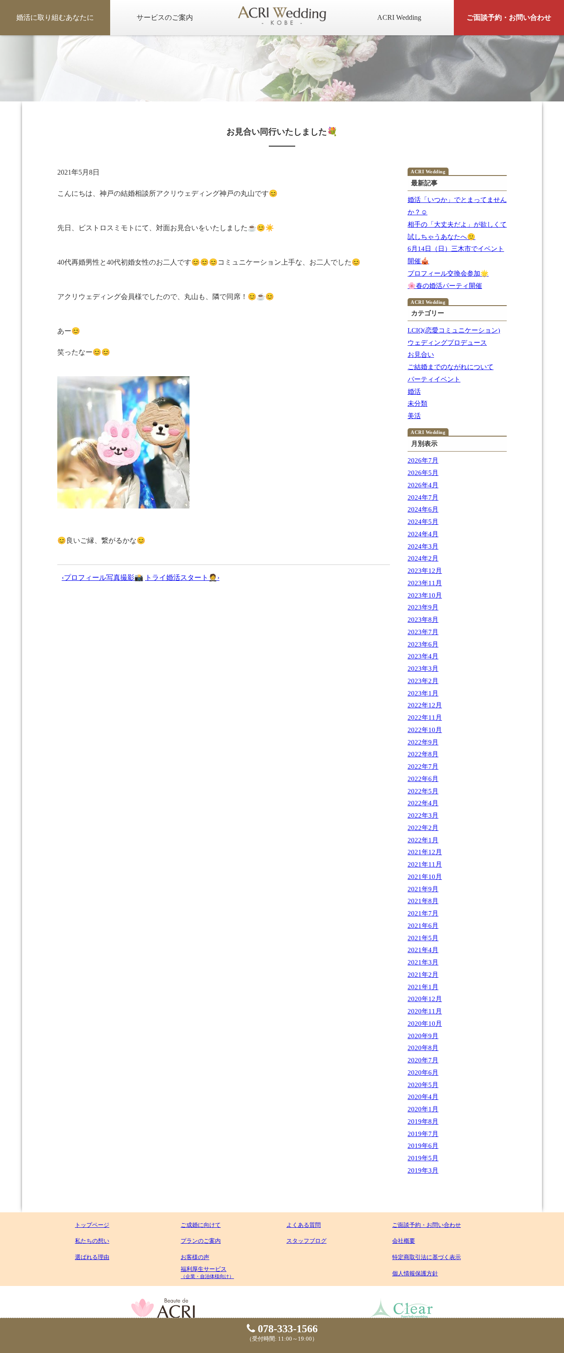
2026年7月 (423, 460)
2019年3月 (423, 1170)
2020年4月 (423, 1096)
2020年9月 (423, 1035)
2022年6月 (423, 778)
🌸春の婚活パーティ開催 (445, 285)
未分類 (417, 403)
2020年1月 (423, 1109)
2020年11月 (425, 1011)
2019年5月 (423, 1158)
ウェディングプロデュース (447, 342)
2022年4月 (423, 803)
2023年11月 (425, 583)
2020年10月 (425, 1023)
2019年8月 (423, 1121)
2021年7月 (423, 913)
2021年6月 (423, 925)
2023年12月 (425, 570)
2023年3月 (423, 668)
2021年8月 (423, 900)
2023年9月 (423, 607)
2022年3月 (423, 815)
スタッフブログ (306, 1240)
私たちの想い (92, 1240)
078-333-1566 (286, 1328)
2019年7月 (423, 1133)
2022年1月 (423, 840)
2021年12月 (425, 852)
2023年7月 (423, 631)
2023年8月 (423, 619)
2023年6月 (423, 644)
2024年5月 (423, 521)
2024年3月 (423, 546)
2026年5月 (423, 472)
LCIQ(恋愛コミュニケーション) (454, 330)
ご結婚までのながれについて (451, 366)
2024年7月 (423, 497)
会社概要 (403, 1240)
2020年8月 (423, 1047)
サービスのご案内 (165, 17)
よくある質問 (303, 1225)
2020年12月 (425, 998)
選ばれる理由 (92, 1257)
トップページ (92, 1225)
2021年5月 (423, 938)
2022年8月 (423, 754)
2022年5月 (423, 791)
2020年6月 (423, 1072)
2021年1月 (423, 986)
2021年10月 (425, 876)
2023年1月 (423, 693)
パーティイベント (434, 379)
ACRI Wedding (399, 17)
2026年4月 (423, 485)
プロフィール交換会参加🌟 (448, 273)
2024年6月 (423, 509)
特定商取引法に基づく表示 (426, 1257)
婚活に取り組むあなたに (55, 17)
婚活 (414, 391)
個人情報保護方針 (415, 1273)
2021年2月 (423, 974)
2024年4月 (423, 534)
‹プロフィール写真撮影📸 (102, 577)
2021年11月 (425, 864)
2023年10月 (425, 595)
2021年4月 (423, 949)
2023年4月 (423, 656)
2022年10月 (425, 729)
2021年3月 (423, 962)
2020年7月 (423, 1060)
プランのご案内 (201, 1240)
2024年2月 (423, 558)
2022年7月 (423, 766)
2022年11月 (425, 717)
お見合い (421, 354)
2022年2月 (423, 827)
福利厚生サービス (207, 1272)
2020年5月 (423, 1084)
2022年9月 (423, 742)
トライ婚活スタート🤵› (182, 577)
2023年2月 (423, 680)
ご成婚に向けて (201, 1225)
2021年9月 (423, 889)
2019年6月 (423, 1145)
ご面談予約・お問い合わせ (509, 17)
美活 (414, 415)
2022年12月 (425, 705)
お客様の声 (195, 1257)
